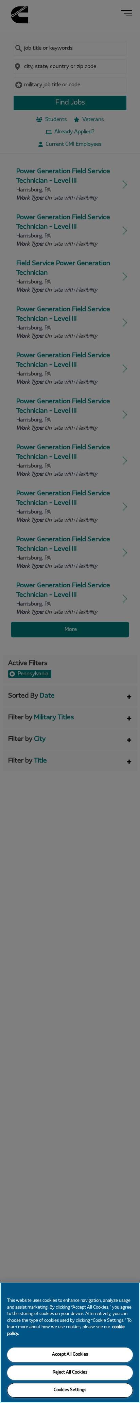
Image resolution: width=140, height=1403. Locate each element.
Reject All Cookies (70, 1372)
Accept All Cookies (70, 1354)
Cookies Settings (70, 1390)
